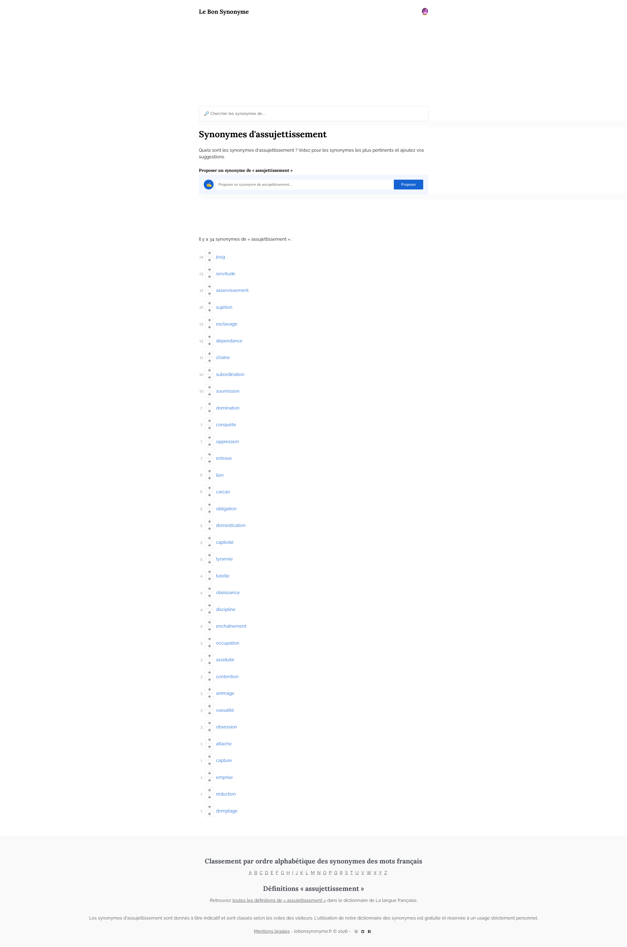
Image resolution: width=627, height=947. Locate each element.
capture (224, 760)
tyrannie (224, 558)
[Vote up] (209, 253)
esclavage (226, 323)
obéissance (228, 592)
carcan (223, 491)
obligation (226, 508)
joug (220, 256)
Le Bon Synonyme (224, 11)
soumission (228, 391)
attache (224, 743)
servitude (225, 273)
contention (227, 676)
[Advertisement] (313, 61)
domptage (227, 810)
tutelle (222, 575)
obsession (226, 726)
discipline (226, 609)
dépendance (229, 340)
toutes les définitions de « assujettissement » (279, 900)
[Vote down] (209, 260)
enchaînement (231, 626)
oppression (227, 441)
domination (228, 408)
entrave (224, 458)
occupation (227, 643)
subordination (230, 374)
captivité (225, 542)
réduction (226, 794)
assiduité (225, 659)
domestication (231, 525)
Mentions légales (272, 931)
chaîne (223, 357)
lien (220, 475)
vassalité (225, 710)
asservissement (232, 290)
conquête (226, 424)
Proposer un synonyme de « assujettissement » (245, 170)
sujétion (224, 307)
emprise (224, 777)
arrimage (225, 693)
